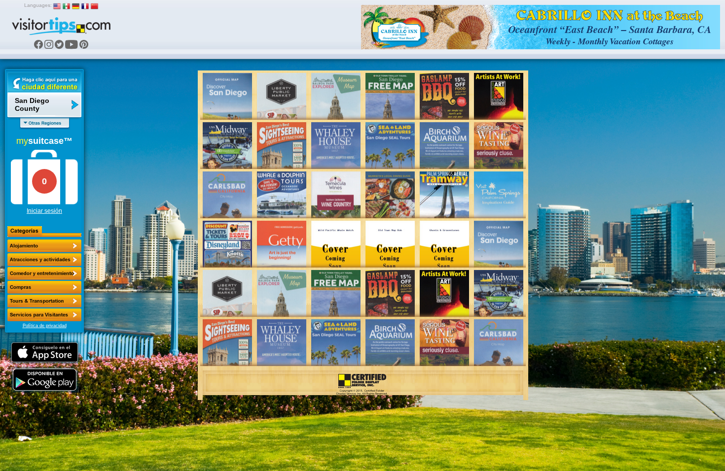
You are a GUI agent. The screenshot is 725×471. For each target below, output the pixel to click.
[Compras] (44, 287)
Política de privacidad (45, 325)
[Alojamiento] (44, 245)
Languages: (38, 5)
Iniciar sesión (44, 210)
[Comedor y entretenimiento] (44, 273)
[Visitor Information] (44, 314)
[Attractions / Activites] (44, 259)
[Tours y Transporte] (44, 301)
